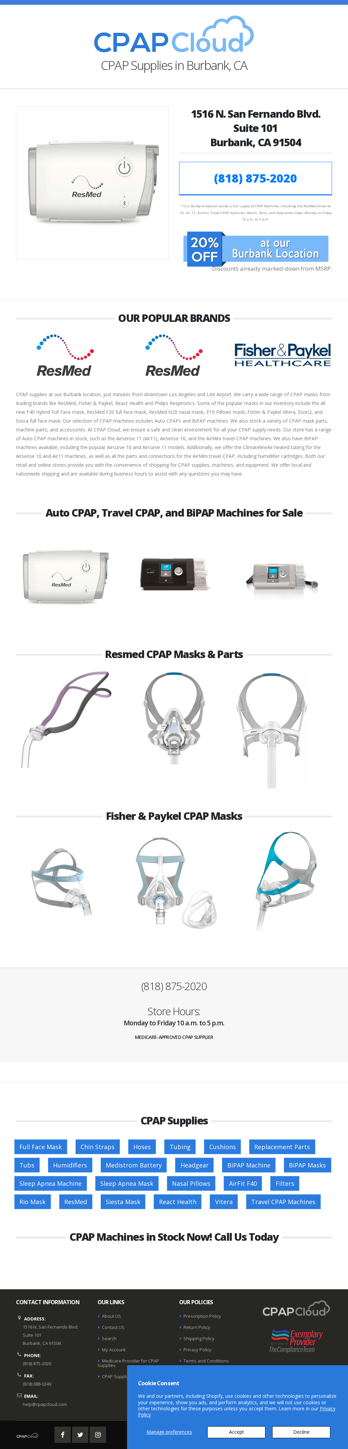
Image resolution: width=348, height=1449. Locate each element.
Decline (301, 1432)
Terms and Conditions (206, 1361)
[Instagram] (98, 1435)
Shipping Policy (199, 1338)
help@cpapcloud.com (45, 1404)
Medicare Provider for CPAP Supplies (128, 1363)
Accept (236, 1432)
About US (111, 1316)
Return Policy (197, 1327)
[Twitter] (80, 1435)
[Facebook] (62, 1435)
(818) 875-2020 (255, 178)
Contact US (113, 1327)
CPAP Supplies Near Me (126, 1376)
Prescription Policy (202, 1316)
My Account (113, 1350)
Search (109, 1338)
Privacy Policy (197, 1350)
